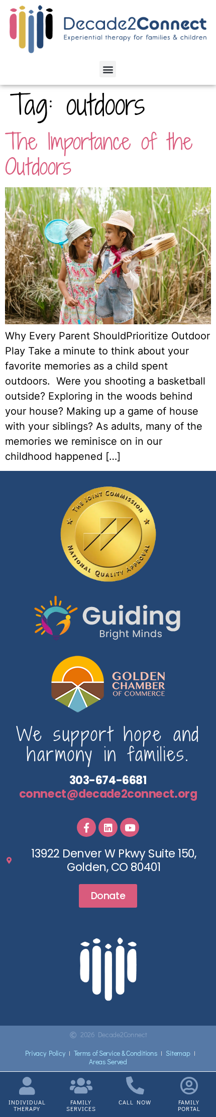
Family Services (81, 1105)
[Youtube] (129, 827)
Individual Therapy (27, 1105)
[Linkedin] (108, 827)
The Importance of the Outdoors (98, 154)
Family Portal (189, 1105)
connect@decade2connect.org (108, 794)
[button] (107, 69)
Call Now (135, 1102)
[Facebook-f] (86, 827)
